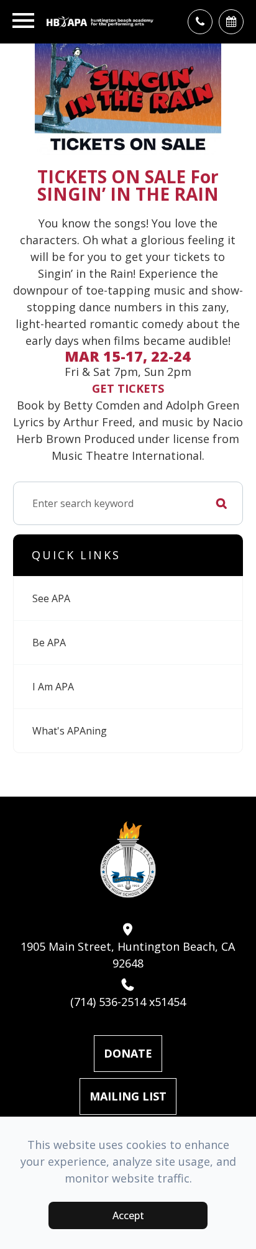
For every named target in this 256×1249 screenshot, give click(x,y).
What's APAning (69, 731)
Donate (128, 1053)
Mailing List (128, 1096)
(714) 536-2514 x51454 (128, 1001)
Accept (128, 1215)
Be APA (49, 642)
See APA (51, 598)
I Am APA (53, 686)
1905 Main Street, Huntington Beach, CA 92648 (128, 955)
